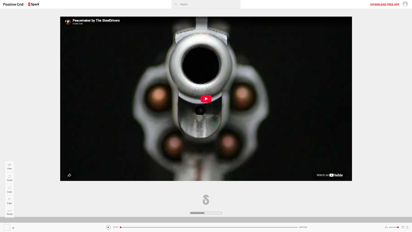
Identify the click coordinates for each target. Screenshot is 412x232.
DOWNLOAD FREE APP (384, 4)
